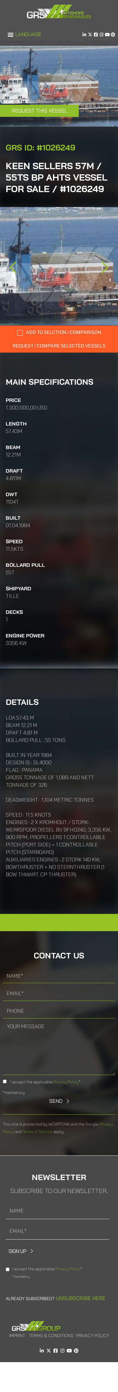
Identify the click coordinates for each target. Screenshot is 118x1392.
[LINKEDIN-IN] (84, 34)
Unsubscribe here (80, 1298)
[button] (10, 34)
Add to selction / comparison (63, 332)
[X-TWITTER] (90, 34)
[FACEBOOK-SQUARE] (96, 34)
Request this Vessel (39, 110)
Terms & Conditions (51, 1335)
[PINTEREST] (113, 34)
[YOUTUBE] (107, 34)
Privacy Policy (66, 1081)
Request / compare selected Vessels (59, 346)
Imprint (17, 1335)
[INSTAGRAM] (101, 34)
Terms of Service (37, 1131)
